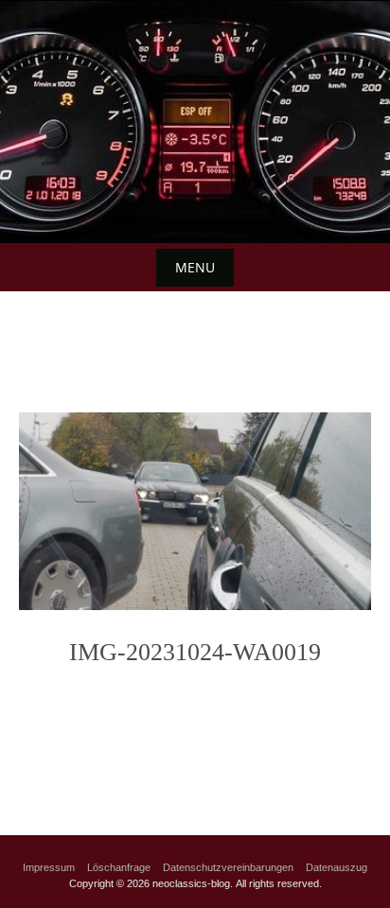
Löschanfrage (119, 867)
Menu (195, 267)
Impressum (49, 867)
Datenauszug (336, 867)
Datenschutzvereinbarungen (228, 867)
